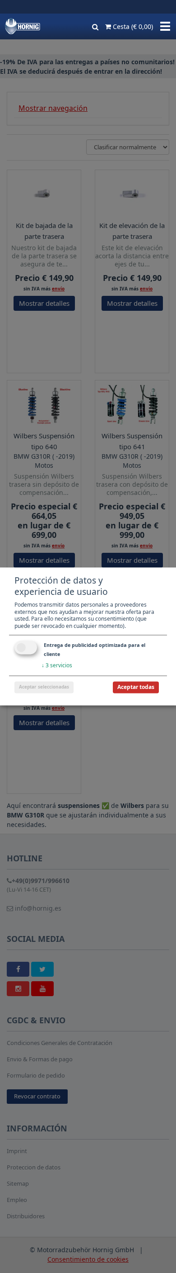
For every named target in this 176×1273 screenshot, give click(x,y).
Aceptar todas (135, 687)
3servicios (57, 666)
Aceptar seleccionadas (44, 687)
